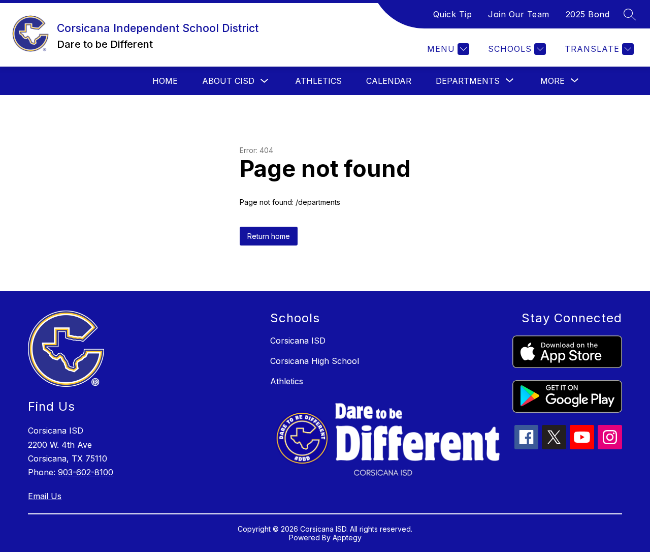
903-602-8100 (85, 472)
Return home (268, 236)
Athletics (318, 81)
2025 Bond (588, 14)
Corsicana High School (314, 361)
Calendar (388, 81)
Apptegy (347, 537)
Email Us (44, 496)
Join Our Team (518, 14)
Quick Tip (452, 14)
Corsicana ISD (298, 340)
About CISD (228, 81)
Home (165, 81)
